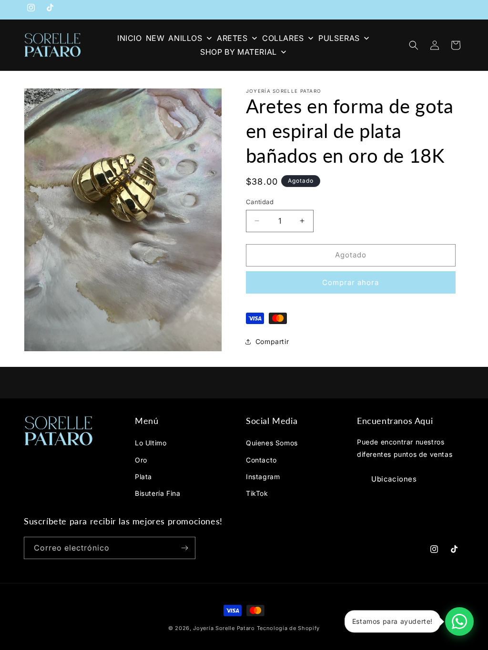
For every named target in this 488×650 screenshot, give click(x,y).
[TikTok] (50, 9)
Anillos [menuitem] (185, 38)
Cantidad (260, 202)
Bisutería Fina (157, 493)
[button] (413, 45)
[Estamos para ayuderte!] (459, 621)
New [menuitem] (155, 38)
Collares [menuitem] (283, 38)
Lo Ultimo (150, 443)
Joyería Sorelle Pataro (223, 628)
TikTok (257, 493)
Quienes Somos (272, 443)
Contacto (261, 460)
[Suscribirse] (184, 548)
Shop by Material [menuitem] (238, 52)
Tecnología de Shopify (288, 628)
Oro (141, 460)
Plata (143, 477)
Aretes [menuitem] (232, 38)
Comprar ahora (350, 282)
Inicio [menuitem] (129, 38)
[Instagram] (31, 9)
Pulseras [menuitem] (339, 38)
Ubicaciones (394, 478)
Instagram (263, 477)
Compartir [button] (272, 341)
